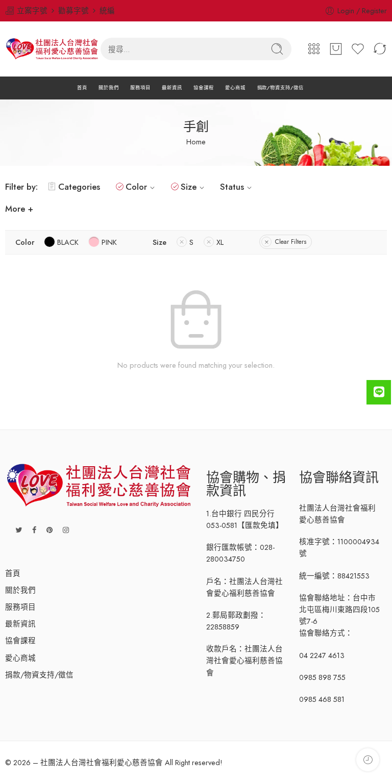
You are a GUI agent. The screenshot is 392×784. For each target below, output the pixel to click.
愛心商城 (235, 87)
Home (196, 141)
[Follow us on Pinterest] (49, 530)
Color (136, 187)
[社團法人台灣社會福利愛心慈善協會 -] (53, 49)
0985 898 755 (322, 677)
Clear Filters (290, 241)
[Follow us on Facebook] (34, 530)
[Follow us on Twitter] (18, 530)
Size (189, 187)
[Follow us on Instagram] (66, 530)
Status (232, 187)
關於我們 (109, 87)
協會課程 (203, 87)
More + (19, 209)
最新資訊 (172, 87)
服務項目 (140, 87)
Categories (79, 187)
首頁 (82, 87)
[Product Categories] (314, 49)
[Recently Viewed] (367, 759)
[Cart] (336, 49)
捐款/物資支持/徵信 (280, 87)
